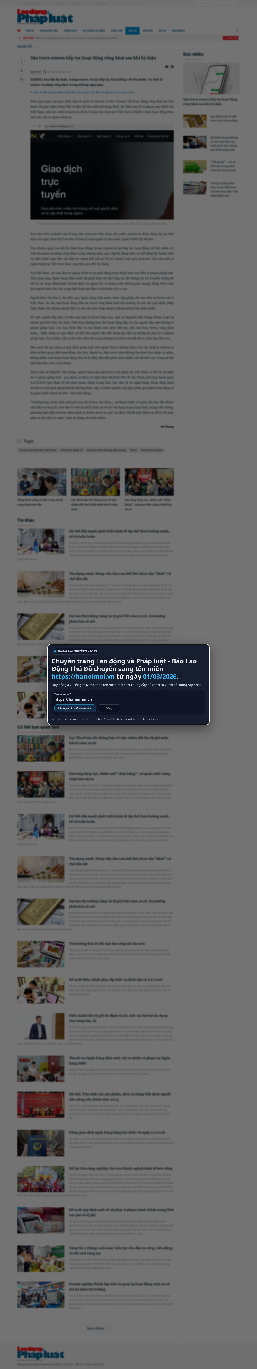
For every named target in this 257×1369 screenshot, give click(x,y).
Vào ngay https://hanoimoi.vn (75, 708)
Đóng (109, 708)
